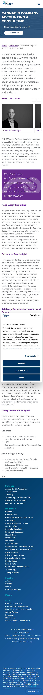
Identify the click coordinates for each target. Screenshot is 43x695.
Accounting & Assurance (16, 489)
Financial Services (13, 529)
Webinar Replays (13, 589)
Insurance (9, 541)
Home (4, 46)
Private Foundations (14, 555)
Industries (13, 46)
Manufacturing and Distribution (19, 546)
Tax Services (11, 492)
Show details (30, 356)
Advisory (9, 495)
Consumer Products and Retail (19, 517)
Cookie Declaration (34, 635)
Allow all (21, 363)
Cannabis (9, 512)
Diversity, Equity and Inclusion (19, 609)
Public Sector (11, 561)
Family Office (11, 526)
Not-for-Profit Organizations (18, 549)
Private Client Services (15, 500)
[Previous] (34, 100)
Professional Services (15, 558)
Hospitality (10, 538)
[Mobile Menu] (38, 3)
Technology (10, 569)
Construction (11, 514)
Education (10, 520)
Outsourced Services (14, 503)
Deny (21, 377)
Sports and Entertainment (17, 567)
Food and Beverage (14, 532)
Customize (20, 370)
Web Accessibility (32, 639)
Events (8, 584)
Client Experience (13, 603)
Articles (8, 581)
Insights (9, 578)
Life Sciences (11, 543)
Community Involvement (16, 606)
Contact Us (14, 33)
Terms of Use (9, 635)
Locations (9, 615)
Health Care (10, 535)
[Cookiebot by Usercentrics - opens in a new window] (30, 316)
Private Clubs (11, 552)
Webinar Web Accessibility (22, 642)
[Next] (39, 100)
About (8, 600)
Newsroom (10, 618)
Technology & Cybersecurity (18, 497)
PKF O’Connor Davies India (17, 621)
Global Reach (11, 612)
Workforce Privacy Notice (15, 639)
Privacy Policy (20, 635)
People (9, 595)
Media (8, 587)
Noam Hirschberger (12, 130)
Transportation (12, 572)
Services (9, 486)
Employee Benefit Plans (16, 523)
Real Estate (10, 564)
